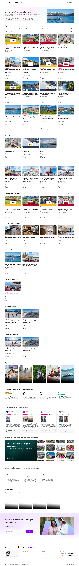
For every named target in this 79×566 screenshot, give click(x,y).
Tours (20, 6)
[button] (8, 419)
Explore (7, 6)
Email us (26, 555)
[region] (13, 39)
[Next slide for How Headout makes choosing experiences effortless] (13, 458)
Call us (25, 553)
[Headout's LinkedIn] (65, 564)
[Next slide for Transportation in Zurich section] (73, 194)
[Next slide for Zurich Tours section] (73, 164)
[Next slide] (73, 363)
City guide (25, 6)
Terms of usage (45, 556)
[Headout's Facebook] (71, 564)
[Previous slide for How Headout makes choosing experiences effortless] (8, 458)
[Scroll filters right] (73, 29)
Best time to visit (28, 477)
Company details (45, 553)
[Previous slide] (71, 363)
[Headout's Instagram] (67, 564)
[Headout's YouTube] (69, 564)
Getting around (46, 477)
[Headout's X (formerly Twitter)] (73, 564)
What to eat (10, 477)
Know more (7, 400)
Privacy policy (44, 555)
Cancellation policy (45, 558)
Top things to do (14, 6)
